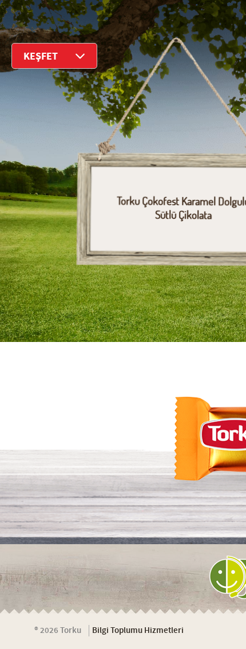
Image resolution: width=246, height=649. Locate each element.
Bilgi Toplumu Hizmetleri (138, 630)
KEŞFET (40, 56)
